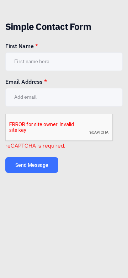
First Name (21, 46)
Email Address (26, 81)
